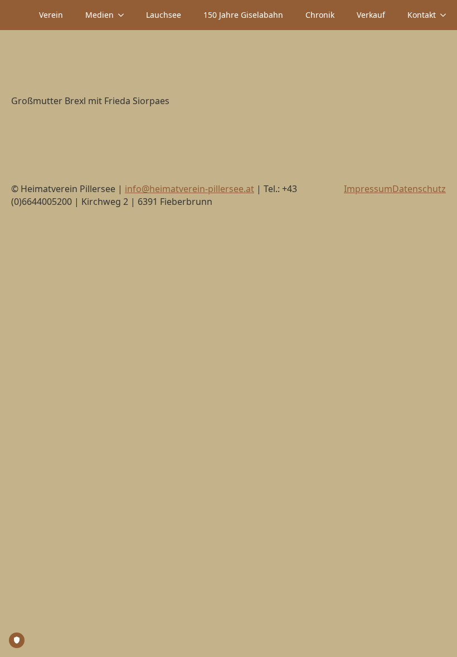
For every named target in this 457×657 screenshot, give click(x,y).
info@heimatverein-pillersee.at (189, 189)
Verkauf (371, 14)
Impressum (368, 189)
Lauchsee (163, 14)
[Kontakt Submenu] (446, 15)
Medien (99, 14)
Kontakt (421, 14)
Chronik (319, 14)
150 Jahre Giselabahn (243, 14)
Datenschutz (419, 189)
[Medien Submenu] (124, 15)
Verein (51, 14)
